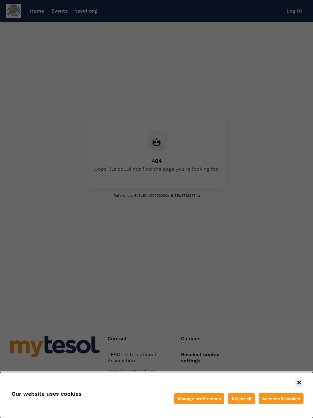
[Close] (299, 382)
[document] (156, 395)
